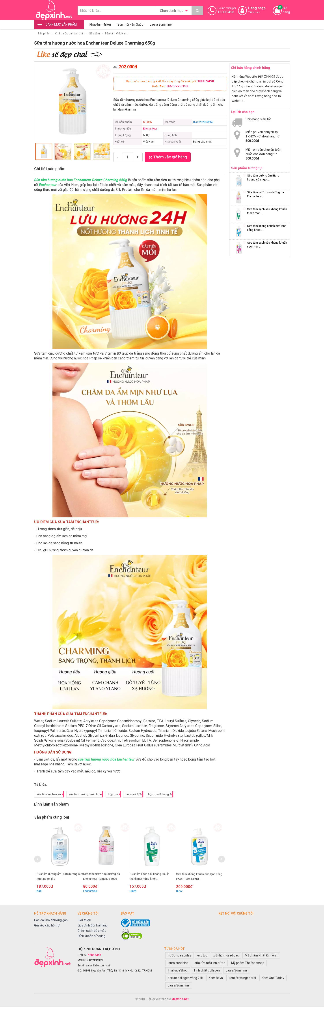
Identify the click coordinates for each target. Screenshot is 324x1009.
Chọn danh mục (172, 11)
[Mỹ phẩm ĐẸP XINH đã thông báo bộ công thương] (167, 923)
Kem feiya (216, 978)
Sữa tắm (94, 33)
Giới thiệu (84, 920)
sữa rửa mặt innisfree (209, 963)
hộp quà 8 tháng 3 (159, 794)
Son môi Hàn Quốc (130, 24)
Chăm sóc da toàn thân (69, 33)
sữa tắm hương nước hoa (85, 794)
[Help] (197, 10)
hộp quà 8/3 (133, 794)
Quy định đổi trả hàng (93, 925)
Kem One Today (273, 978)
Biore (86, 891)
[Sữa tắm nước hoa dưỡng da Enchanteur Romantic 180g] (60, 846)
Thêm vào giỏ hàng (169, 157)
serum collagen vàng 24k (185, 978)
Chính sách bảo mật (92, 930)
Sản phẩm (43, 33)
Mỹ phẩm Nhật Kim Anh (261, 955)
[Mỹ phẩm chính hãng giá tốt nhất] (53, 957)
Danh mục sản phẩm (61, 24)
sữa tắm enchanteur (49, 794)
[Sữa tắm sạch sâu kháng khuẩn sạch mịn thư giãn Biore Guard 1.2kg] (199, 846)
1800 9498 (205, 81)
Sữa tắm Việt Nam (115, 33)
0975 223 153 (177, 86)
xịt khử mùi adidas (226, 955)
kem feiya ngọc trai (242, 978)
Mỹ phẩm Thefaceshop (247, 963)
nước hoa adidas (179, 955)
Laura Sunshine (161, 24)
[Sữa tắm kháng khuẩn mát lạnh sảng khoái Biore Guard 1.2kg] (153, 846)
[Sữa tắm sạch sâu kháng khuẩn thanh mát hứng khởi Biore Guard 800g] (106, 846)
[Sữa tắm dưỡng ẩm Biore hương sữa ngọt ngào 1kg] (239, 181)
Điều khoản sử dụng (91, 936)
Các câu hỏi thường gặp (51, 920)
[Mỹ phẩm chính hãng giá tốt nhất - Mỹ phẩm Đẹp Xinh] (53, 10)
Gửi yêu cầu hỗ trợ (47, 925)
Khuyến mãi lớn (100, 24)
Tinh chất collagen (207, 970)
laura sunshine (178, 963)
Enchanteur (150, 128)
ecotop (202, 955)
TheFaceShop (178, 970)
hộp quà (113, 794)
